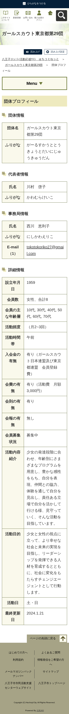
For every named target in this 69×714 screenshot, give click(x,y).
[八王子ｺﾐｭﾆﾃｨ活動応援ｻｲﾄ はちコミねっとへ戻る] (50, 12)
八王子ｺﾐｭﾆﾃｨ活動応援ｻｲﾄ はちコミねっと (30, 59)
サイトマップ (51, 671)
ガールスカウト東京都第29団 (24, 65)
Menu (31, 83)
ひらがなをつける (36, 3)
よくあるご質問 (50, 652)
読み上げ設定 (58, 51)
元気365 (40, 710)
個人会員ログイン (39, 19)
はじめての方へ (18, 652)
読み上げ (35, 51)
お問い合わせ (28, 19)
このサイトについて (5, 19)
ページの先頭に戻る (43, 638)
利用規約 (18, 659)
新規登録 (17, 18)
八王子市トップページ (51, 683)
